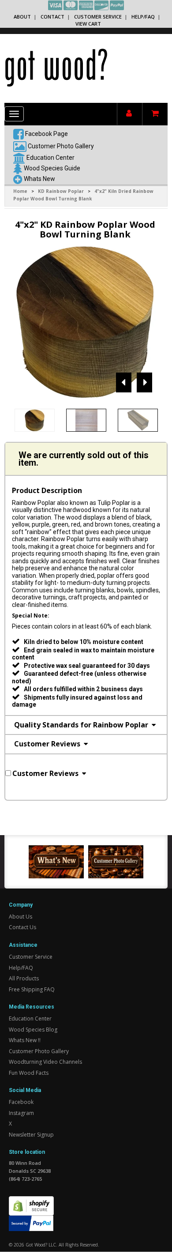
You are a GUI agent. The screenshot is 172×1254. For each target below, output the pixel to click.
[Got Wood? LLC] (56, 67)
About (22, 16)
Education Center (50, 157)
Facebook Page (46, 133)
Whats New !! (25, 1040)
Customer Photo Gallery (61, 145)
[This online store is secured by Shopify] (31, 1201)
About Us (20, 916)
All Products (24, 978)
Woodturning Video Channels (45, 1062)
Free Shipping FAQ (32, 989)
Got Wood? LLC (41, 1245)
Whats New (39, 178)
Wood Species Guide (52, 167)
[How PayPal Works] (31, 1222)
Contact (52, 16)
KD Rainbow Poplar (61, 191)
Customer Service (98, 16)
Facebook (21, 1102)
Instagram (21, 1113)
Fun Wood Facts (29, 1073)
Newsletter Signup (31, 1134)
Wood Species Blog (33, 1029)
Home (20, 191)
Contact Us (22, 927)
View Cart (88, 23)
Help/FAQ (143, 16)
